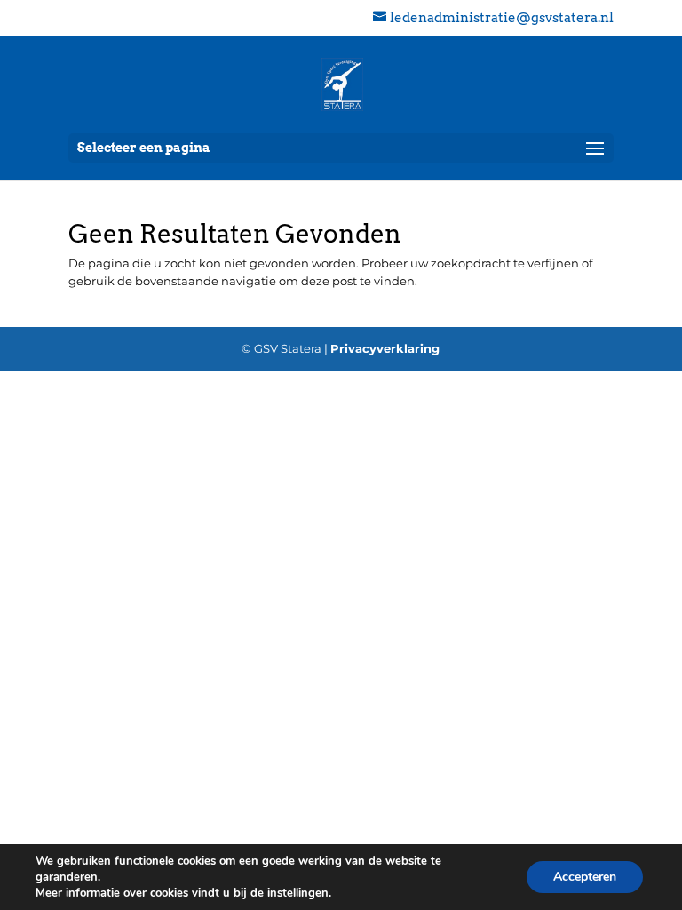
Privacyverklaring (385, 348)
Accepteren (584, 876)
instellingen (298, 893)
